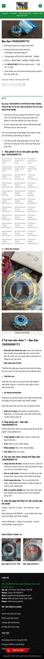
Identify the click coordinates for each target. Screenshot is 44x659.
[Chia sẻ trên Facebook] (8, 85)
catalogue (9, 52)
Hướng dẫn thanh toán (11, 622)
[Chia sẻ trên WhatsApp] (4, 85)
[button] (4, 6)
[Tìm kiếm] (40, 6)
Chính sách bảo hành (10, 618)
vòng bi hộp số (18, 467)
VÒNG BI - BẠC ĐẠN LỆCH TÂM (19, 80)
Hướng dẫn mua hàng (10, 627)
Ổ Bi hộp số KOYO (11, 46)
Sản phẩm (13, 13)
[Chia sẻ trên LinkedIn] (24, 85)
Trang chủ (5, 13)
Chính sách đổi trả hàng (11, 614)
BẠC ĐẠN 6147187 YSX (11, 564)
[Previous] (1, 555)
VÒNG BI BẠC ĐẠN (25, 13)
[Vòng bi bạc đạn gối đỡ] (22, 6)
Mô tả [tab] (4, 98)
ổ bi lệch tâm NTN (26, 46)
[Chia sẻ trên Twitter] (12, 85)
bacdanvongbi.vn (21, 52)
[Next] (42, 555)
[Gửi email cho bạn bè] (16, 85)
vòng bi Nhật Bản (8, 522)
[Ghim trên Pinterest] (20, 85)
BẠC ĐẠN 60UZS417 (31, 564)
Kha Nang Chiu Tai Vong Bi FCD (14, 640)
